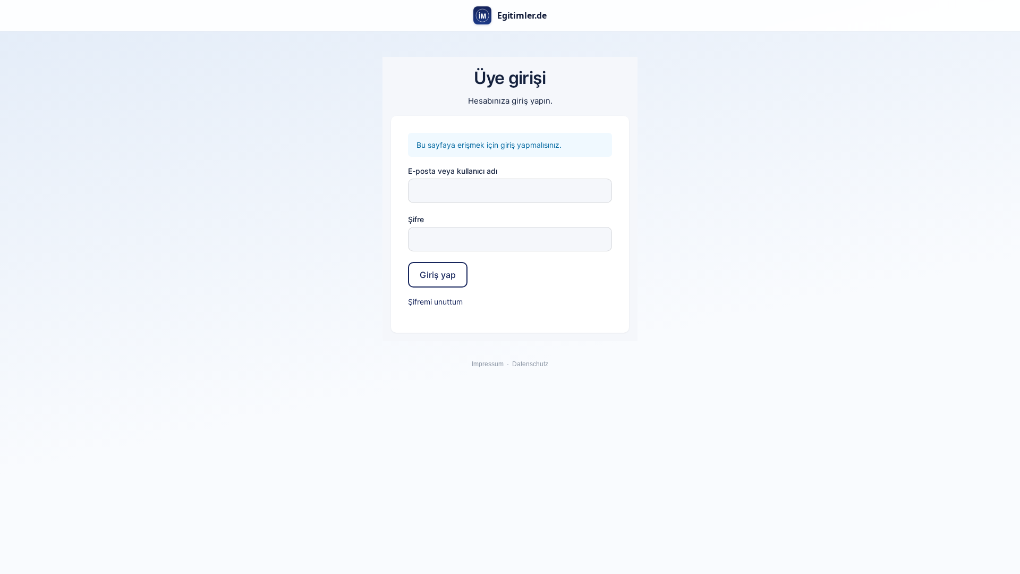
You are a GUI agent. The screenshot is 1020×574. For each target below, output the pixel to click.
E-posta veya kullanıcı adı (452, 170)
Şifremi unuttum (435, 301)
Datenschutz (530, 364)
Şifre (416, 219)
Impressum (488, 364)
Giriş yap (438, 274)
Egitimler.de (522, 15)
